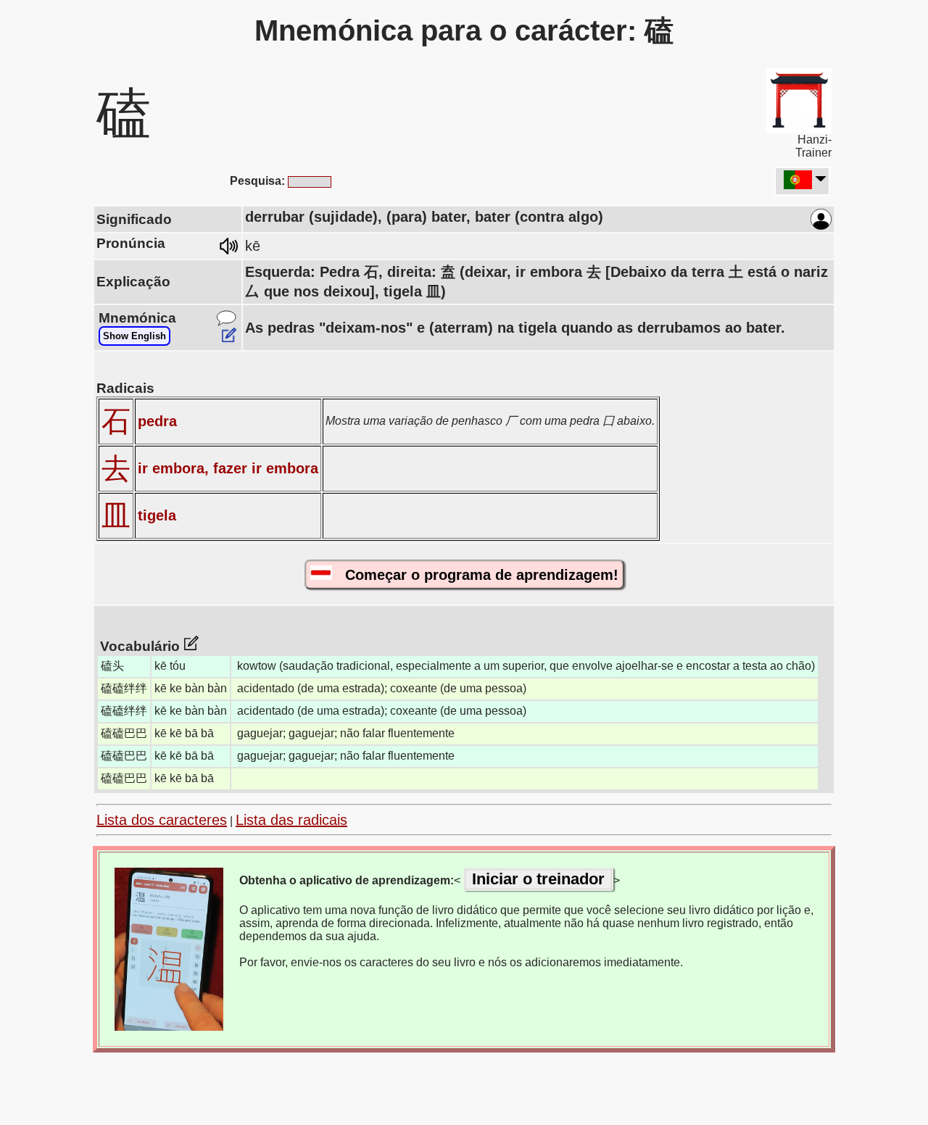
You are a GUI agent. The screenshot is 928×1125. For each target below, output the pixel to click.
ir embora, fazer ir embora (228, 468)
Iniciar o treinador (538, 879)
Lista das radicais (291, 820)
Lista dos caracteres (161, 820)
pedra (157, 421)
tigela (157, 515)
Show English (134, 336)
